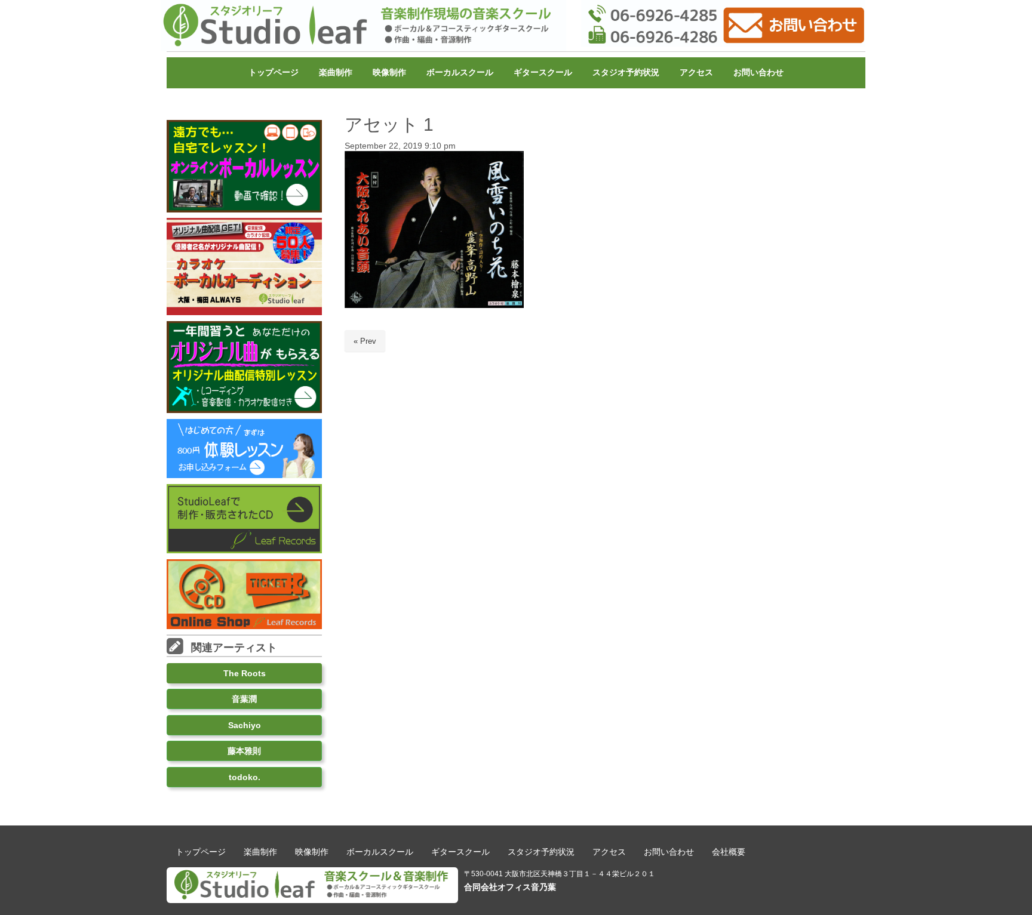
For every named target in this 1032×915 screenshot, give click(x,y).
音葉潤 (244, 699)
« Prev (365, 341)
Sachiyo (244, 725)
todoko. (244, 777)
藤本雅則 (244, 751)
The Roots (244, 673)
